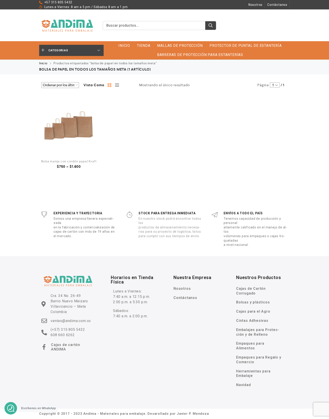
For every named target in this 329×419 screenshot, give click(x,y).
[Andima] (67, 25)
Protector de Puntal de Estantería (245, 45)
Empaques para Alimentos (250, 345)
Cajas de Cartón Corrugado (251, 290)
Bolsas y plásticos (253, 302)
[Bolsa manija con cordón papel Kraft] (68, 125)
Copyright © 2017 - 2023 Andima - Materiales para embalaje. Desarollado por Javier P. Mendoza (124, 414)
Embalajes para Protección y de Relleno (257, 332)
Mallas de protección (180, 45)
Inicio (124, 45)
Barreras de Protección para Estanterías (200, 55)
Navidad (243, 385)
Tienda (143, 45)
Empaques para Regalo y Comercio (258, 359)
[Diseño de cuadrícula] (110, 85)
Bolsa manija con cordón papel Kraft (69, 161)
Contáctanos (277, 4)
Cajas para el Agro (253, 311)
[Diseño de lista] (116, 85)
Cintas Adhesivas (252, 320)
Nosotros (255, 4)
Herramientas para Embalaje (253, 373)
